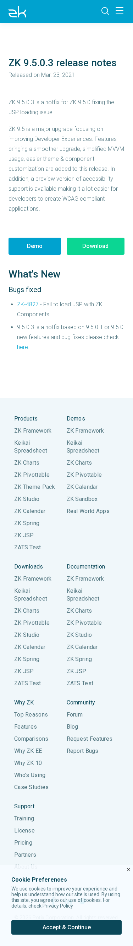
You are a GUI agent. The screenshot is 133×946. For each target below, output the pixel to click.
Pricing (23, 842)
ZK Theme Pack (34, 486)
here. (23, 347)
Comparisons (31, 738)
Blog (72, 726)
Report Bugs (83, 750)
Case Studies (31, 787)
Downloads (28, 566)
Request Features (90, 738)
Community (81, 702)
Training (24, 818)
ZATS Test (27, 547)
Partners (25, 854)
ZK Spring (27, 523)
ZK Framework (33, 430)
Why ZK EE (28, 750)
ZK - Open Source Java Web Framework (17, 11)
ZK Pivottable (32, 474)
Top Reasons (31, 714)
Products (26, 418)
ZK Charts (27, 462)
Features (25, 726)
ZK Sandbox (82, 499)
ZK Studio (27, 499)
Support (24, 806)
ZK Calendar (29, 511)
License (24, 830)
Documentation (86, 566)
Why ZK (24, 702)
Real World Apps (88, 511)
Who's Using (29, 775)
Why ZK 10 (28, 763)
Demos (76, 418)
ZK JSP (24, 535)
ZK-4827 (28, 304)
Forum (75, 714)
